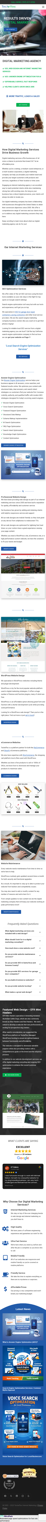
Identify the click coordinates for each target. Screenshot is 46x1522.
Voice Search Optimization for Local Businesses (22, 1456)
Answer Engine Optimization (14, 380)
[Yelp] (28, 1496)
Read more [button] (9, 1186)
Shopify (7, 751)
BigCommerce (39, 748)
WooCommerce (28, 755)
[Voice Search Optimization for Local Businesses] (23, 1395)
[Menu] (43, 7)
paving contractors (18, 315)
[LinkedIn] (16, 1496)
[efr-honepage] (23, 1111)
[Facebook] (5, 1496)
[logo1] (9, 7)
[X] (11, 1496)
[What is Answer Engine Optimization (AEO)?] (23, 1315)
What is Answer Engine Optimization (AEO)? (20, 1342)
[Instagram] (22, 1496)
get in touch (29, 715)
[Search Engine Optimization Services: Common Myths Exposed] (23, 1347)
